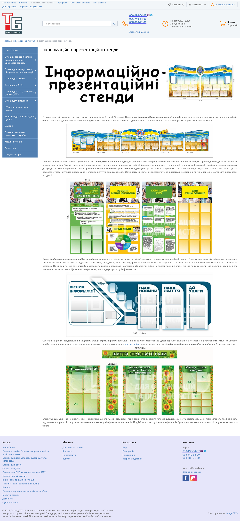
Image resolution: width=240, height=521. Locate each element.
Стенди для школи (12, 464)
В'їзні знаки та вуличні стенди (18, 479)
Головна (6, 41)
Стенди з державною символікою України (24, 491)
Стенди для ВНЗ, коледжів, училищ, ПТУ (24, 472)
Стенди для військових (14, 476)
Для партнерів (9, 7)
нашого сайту (132, 344)
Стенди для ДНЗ (11, 468)
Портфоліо (62, 3)
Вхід (124, 447)
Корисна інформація (30, 7)
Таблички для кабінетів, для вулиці (20, 483)
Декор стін (7, 498)
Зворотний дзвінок (139, 32)
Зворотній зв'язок (192, 472)
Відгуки (66, 458)
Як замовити (99, 3)
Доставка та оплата (80, 3)
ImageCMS (232, 513)
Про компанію (9, 3)
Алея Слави (8, 447)
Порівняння (128, 455)
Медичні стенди (10, 495)
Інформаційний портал (42, 3)
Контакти (23, 3)
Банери (6, 487)
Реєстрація (128, 451)
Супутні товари (10, 502)
